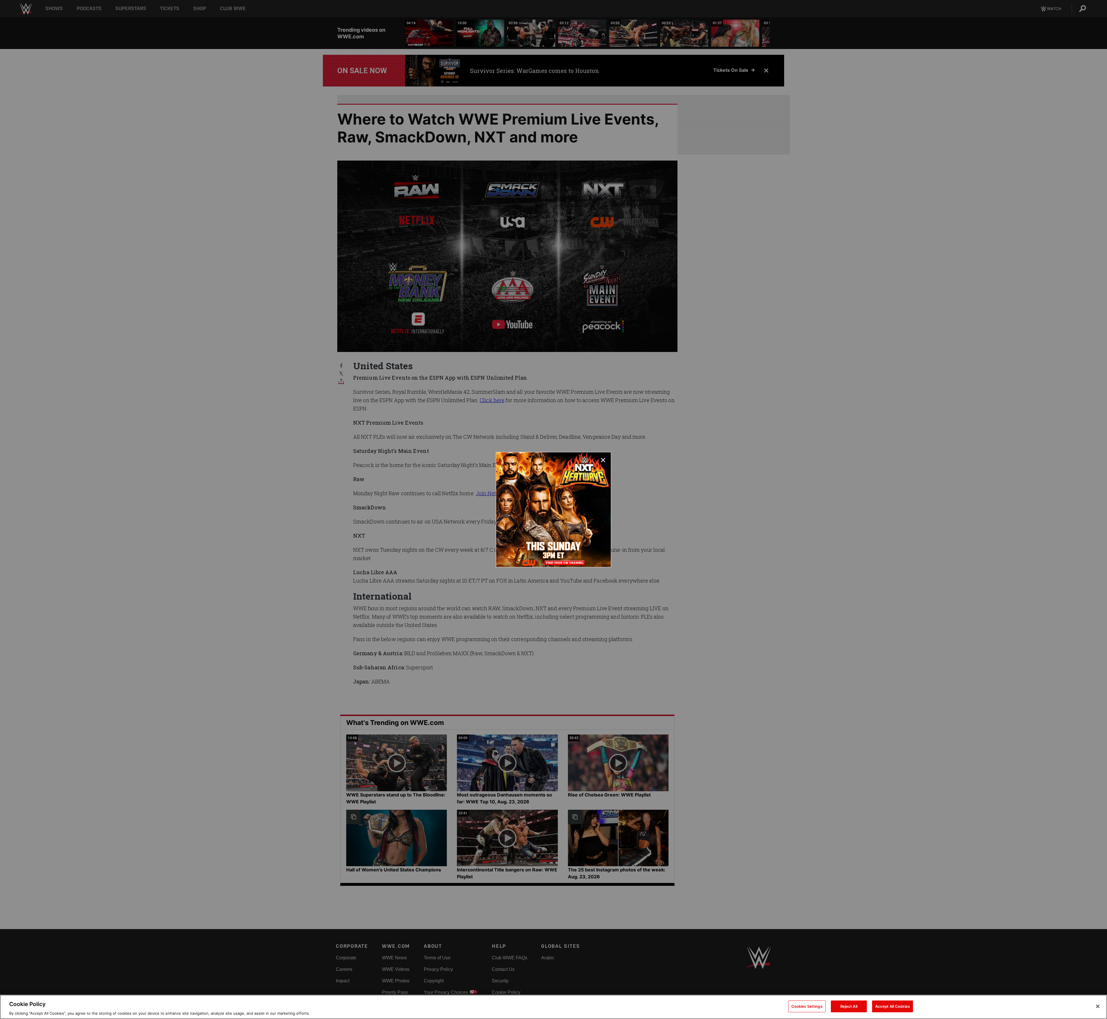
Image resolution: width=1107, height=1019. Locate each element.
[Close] (1097, 1006)
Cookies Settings (806, 1006)
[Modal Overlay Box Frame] (553, 509)
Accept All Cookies (892, 1006)
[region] (553, 1007)
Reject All (848, 1006)
